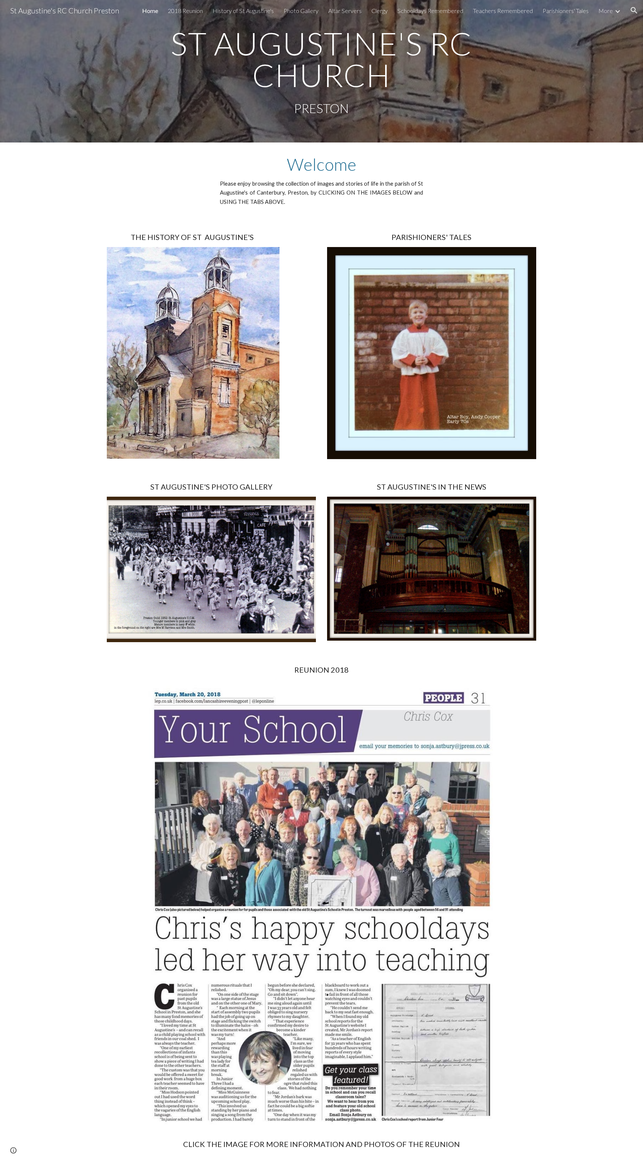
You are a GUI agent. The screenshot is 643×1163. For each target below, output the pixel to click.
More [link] (605, 10)
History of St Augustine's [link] (243, 10)
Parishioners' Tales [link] (566, 10)
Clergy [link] (379, 10)
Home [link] (150, 10)
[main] (321, 59)
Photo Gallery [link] (301, 10)
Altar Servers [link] (345, 10)
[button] (634, 10)
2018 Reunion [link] (185, 10)
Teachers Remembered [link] (503, 10)
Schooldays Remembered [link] (430, 10)
